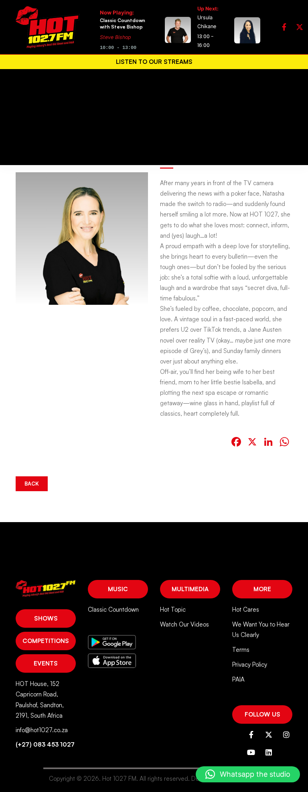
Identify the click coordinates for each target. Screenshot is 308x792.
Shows (46, 618)
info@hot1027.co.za (42, 730)
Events (46, 663)
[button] (248, 774)
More (262, 589)
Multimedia (190, 589)
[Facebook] (284, 27)
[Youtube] (251, 752)
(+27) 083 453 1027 (45, 744)
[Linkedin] (269, 752)
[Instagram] (286, 734)
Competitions (45, 641)
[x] (299, 27)
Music (118, 589)
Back (31, 483)
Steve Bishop (115, 37)
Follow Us (262, 714)
